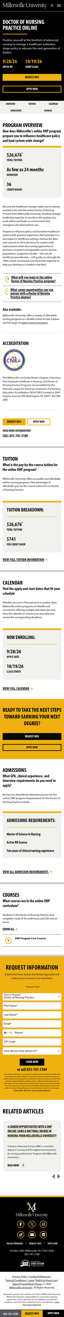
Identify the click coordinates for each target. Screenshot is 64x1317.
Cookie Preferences (39, 1277)
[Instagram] (43, 1224)
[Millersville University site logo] (32, 1209)
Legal (31, 1280)
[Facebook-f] (20, 1224)
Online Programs (15, 1243)
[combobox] (32, 997)
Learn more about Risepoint (41, 1090)
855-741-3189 (19, 436)
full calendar (16, 689)
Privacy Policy (20, 1277)
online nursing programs (34, 323)
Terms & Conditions (15, 1280)
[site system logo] (32, 1263)
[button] (52, 5)
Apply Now (32, 89)
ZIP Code (10, 1041)
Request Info (32, 77)
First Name (11, 1005)
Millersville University (20, 1288)
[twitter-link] (32, 1224)
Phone (19, 1032)
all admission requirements (26, 872)
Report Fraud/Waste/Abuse (27, 1284)
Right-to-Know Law (46, 1280)
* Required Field (32, 987)
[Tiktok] (20, 1234)
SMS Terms (27, 1090)
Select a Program (12, 995)
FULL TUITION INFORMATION (23, 560)
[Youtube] (32, 1234)
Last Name (10, 1014)
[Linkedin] (43, 1234)
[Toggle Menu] (59, 5)
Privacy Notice (18, 1090)
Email (7, 1023)
